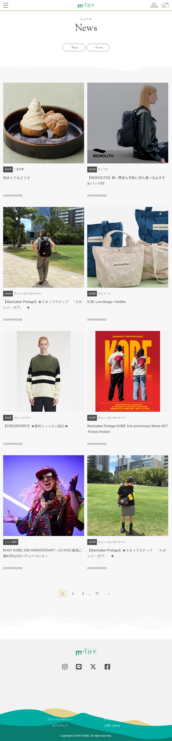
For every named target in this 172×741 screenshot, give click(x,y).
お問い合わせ (112, 725)
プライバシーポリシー (59, 719)
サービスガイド (112, 719)
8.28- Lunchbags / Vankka (106, 302)
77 (97, 593)
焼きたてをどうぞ (16, 177)
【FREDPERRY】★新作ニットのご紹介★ (35, 426)
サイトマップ (59, 725)
